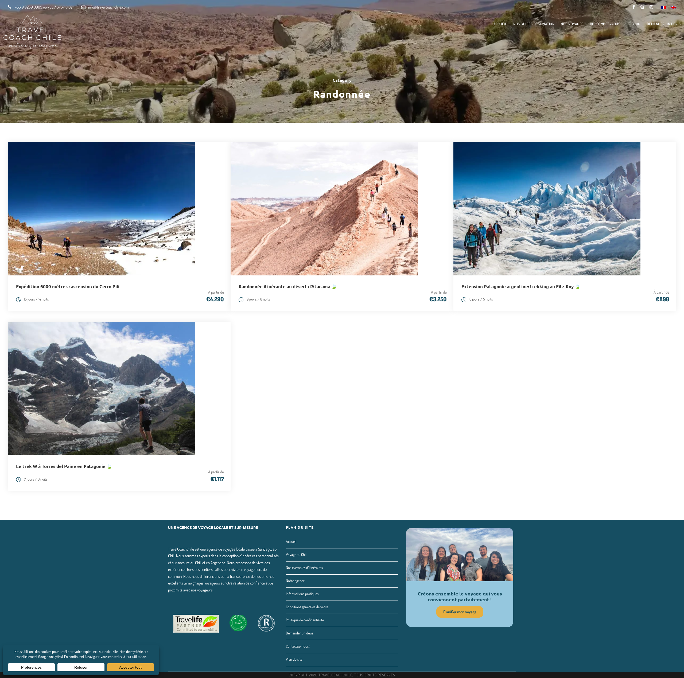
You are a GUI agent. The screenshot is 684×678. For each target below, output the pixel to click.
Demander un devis (664, 24)
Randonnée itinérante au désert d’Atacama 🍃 (288, 286)
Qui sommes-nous (605, 24)
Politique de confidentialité (305, 620)
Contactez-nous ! (298, 646)
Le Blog (633, 24)
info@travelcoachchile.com (108, 7)
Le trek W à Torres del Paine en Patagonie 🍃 (64, 466)
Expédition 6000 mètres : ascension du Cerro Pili (67, 286)
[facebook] (633, 7)
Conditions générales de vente (307, 607)
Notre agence (295, 580)
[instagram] (651, 7)
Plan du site (294, 659)
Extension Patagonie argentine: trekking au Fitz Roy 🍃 (520, 286)
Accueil (500, 24)
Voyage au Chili (296, 554)
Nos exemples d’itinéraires (304, 567)
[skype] (642, 7)
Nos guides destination (533, 24)
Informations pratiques (302, 593)
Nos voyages (572, 24)
